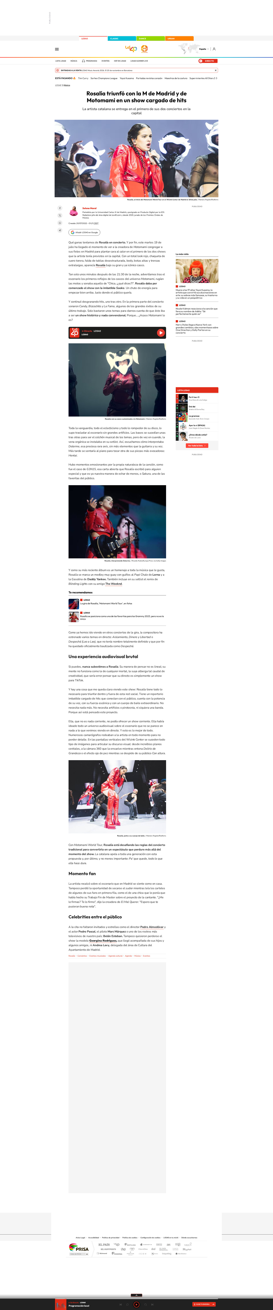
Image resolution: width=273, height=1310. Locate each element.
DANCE (142, 38)
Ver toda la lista (195, 445)
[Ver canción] (183, 398)
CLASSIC (114, 38)
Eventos (105, 61)
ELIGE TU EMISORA (202, 1304)
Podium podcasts (130, 1252)
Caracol (187, 1245)
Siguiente (152, 1304)
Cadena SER (158, 1245)
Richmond (102, 1252)
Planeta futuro (174, 1248)
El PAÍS (104, 1245)
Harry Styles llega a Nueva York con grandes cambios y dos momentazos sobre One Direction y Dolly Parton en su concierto (197, 328)
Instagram (119, 1207)
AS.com (167, 1245)
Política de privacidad (110, 1238)
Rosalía (72, 956)
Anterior (120, 1304)
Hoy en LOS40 (120, 61)
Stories (153, 1207)
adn (176, 1245)
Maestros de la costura (176, 78)
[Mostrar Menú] (59, 49)
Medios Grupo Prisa (79, 1254)
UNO (123, 1248)
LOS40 (84, 38)
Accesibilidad (93, 1238)
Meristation (180, 1252)
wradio (131, 1248)
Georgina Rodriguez (102, 941)
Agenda (128, 956)
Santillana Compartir (146, 1245)
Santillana (131, 1245)
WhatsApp (59, 222)
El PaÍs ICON (142, 1252)
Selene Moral (89, 208)
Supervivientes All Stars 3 (202, 78)
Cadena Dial (153, 1248)
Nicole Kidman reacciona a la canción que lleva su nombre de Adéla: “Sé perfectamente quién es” (197, 311)
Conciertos (82, 956)
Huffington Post (108, 1248)
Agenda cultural (115, 956)
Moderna (116, 1252)
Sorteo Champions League (104, 78)
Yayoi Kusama (127, 78)
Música (74, 61)
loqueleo (167, 1252)
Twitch (148, 1207)
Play (136, 1305)
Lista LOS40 (60, 61)
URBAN (171, 38)
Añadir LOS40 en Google (87, 232)
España (202, 49)
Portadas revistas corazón (149, 78)
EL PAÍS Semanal (164, 1248)
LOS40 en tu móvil (171, 1238)
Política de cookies (129, 1238)
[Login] (214, 48)
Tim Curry (83, 78)
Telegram (59, 230)
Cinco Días (142, 1248)
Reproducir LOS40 (161, 333)
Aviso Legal (80, 1238)
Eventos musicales (97, 956)
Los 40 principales (117, 1245)
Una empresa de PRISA (79, 1247)
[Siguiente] (216, 78)
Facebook (59, 208)
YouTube (131, 1207)
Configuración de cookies (150, 1238)
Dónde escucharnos (189, 1238)
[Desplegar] (136, 1295)
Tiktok (125, 1207)
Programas (91, 61)
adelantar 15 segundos (145, 1304)
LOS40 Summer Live (139, 61)
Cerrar (216, 70)
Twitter (59, 215)
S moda (154, 1252)
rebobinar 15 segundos (127, 1304)
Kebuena (184, 1248)
